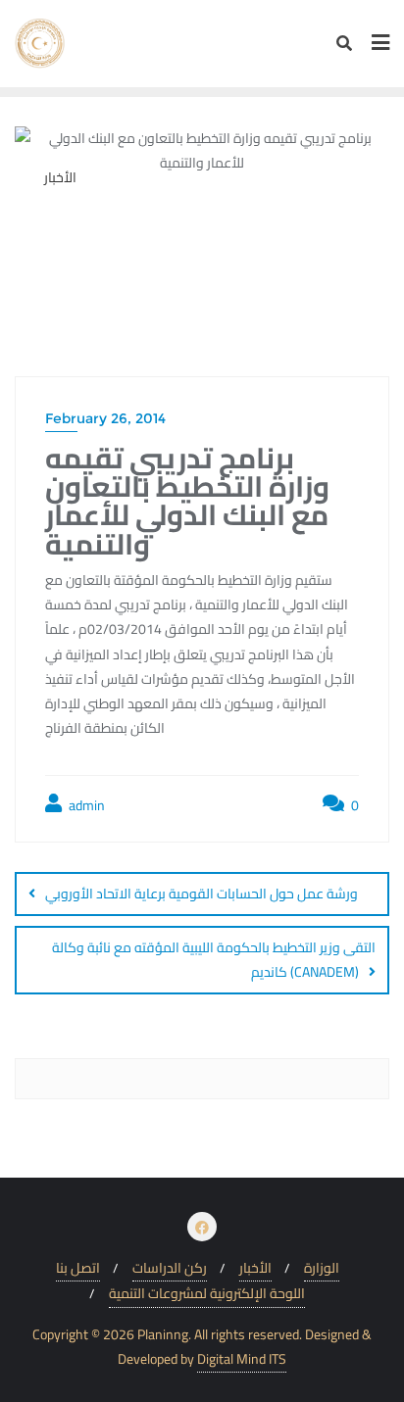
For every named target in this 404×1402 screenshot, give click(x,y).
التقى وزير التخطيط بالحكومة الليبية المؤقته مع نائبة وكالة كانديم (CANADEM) (214, 960)
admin (85, 806)
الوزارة (321, 1268)
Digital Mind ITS (241, 1359)
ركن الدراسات (169, 1268)
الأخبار (255, 1268)
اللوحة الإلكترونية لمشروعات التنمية (207, 1293)
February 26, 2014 (105, 418)
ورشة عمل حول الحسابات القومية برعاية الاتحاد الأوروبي (201, 893)
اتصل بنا (78, 1268)
